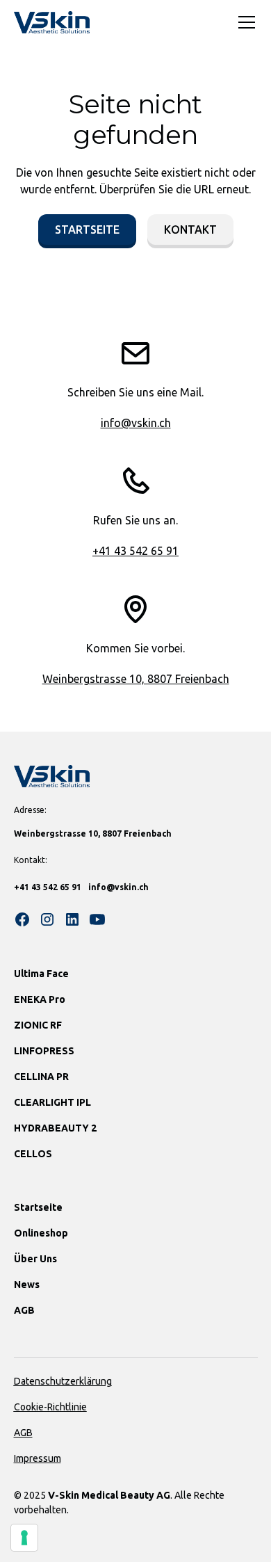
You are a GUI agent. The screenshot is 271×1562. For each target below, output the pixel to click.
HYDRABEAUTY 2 (55, 1128)
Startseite (87, 229)
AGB (24, 1310)
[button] (244, 22)
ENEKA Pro (39, 999)
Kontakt (190, 229)
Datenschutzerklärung (63, 1381)
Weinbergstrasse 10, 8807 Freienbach (135, 679)
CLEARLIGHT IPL (52, 1102)
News (27, 1284)
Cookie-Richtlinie (50, 1406)
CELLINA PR (41, 1076)
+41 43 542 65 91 (135, 551)
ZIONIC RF (38, 1025)
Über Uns (35, 1258)
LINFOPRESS (44, 1050)
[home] (52, 22)
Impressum (37, 1458)
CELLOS (33, 1153)
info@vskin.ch (136, 423)
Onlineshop (41, 1233)
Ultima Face (41, 973)
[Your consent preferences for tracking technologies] (24, 1537)
